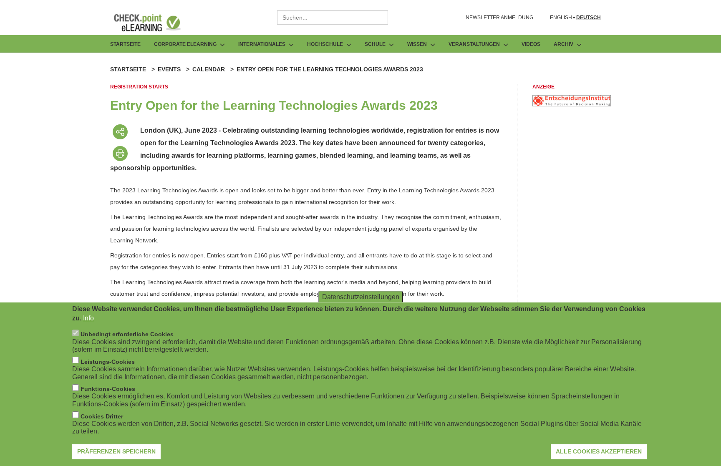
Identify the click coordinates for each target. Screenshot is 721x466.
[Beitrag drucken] (120, 153)
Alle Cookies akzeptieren (599, 451)
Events (169, 69)
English (561, 17)
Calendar (208, 69)
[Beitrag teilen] (120, 131)
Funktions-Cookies (108, 388)
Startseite (125, 44)
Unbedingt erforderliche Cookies (127, 334)
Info (88, 318)
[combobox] (332, 17)
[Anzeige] (571, 104)
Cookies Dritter (102, 416)
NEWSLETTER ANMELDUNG (499, 17)
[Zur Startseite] (153, 22)
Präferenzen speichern (116, 451)
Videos (531, 44)
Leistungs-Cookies (108, 361)
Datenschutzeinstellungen (360, 296)
